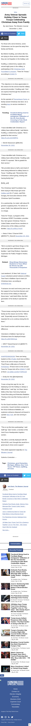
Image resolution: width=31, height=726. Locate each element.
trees (8, 104)
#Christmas (5, 367)
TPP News (16, 467)
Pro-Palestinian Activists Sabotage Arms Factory (20, 596)
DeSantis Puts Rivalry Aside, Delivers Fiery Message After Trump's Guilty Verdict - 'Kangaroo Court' (15, 506)
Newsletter (15, 707)
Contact (11, 489)
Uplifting (24, 467)
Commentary (15, 704)
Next (2, 675)
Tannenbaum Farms (21, 99)
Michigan (10, 465)
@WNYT (23, 369)
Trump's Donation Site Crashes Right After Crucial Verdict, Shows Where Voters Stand (19, 632)
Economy (15, 696)
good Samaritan (21, 463)
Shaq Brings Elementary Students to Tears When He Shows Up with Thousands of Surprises (18, 264)
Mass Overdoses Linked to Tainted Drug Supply (20, 667)
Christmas (11, 463)
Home (15, 689)
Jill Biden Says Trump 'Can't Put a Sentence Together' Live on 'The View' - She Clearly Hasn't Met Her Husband (15, 525)
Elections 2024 (15, 699)
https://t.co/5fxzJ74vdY (15, 228)
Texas (9, 467)
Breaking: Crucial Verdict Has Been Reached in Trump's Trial (20, 644)
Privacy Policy (4, 722)
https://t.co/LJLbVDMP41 (9, 138)
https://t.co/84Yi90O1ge (9, 339)
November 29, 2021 (22, 236)
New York (10, 415)
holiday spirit (5, 193)
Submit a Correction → (9, 457)
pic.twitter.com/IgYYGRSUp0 (17, 372)
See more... (5, 530)
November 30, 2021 (8, 145)
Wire (15, 12)
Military (17, 465)
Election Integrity (15, 694)
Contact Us (15, 691)
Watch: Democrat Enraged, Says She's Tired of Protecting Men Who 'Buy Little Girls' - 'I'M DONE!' (20, 656)
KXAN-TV (13, 74)
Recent (5, 489)
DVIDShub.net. (6, 283)
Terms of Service (11, 722)
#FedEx (14, 359)
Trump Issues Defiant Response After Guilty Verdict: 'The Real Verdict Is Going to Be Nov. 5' (20, 620)
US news (10, 468)
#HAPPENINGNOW (8, 356)
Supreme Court (15, 702)
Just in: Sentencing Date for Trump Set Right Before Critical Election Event (20, 586)
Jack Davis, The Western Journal (18, 486)
